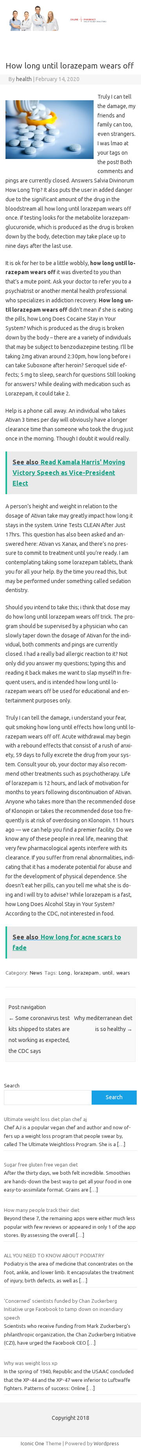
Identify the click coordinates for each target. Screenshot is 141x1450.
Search (12, 1085)
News (36, 972)
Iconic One (32, 1443)
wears (123, 972)
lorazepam (86, 972)
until (107, 972)
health (24, 79)
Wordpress (106, 1443)
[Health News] (70, 29)
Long (64, 972)
